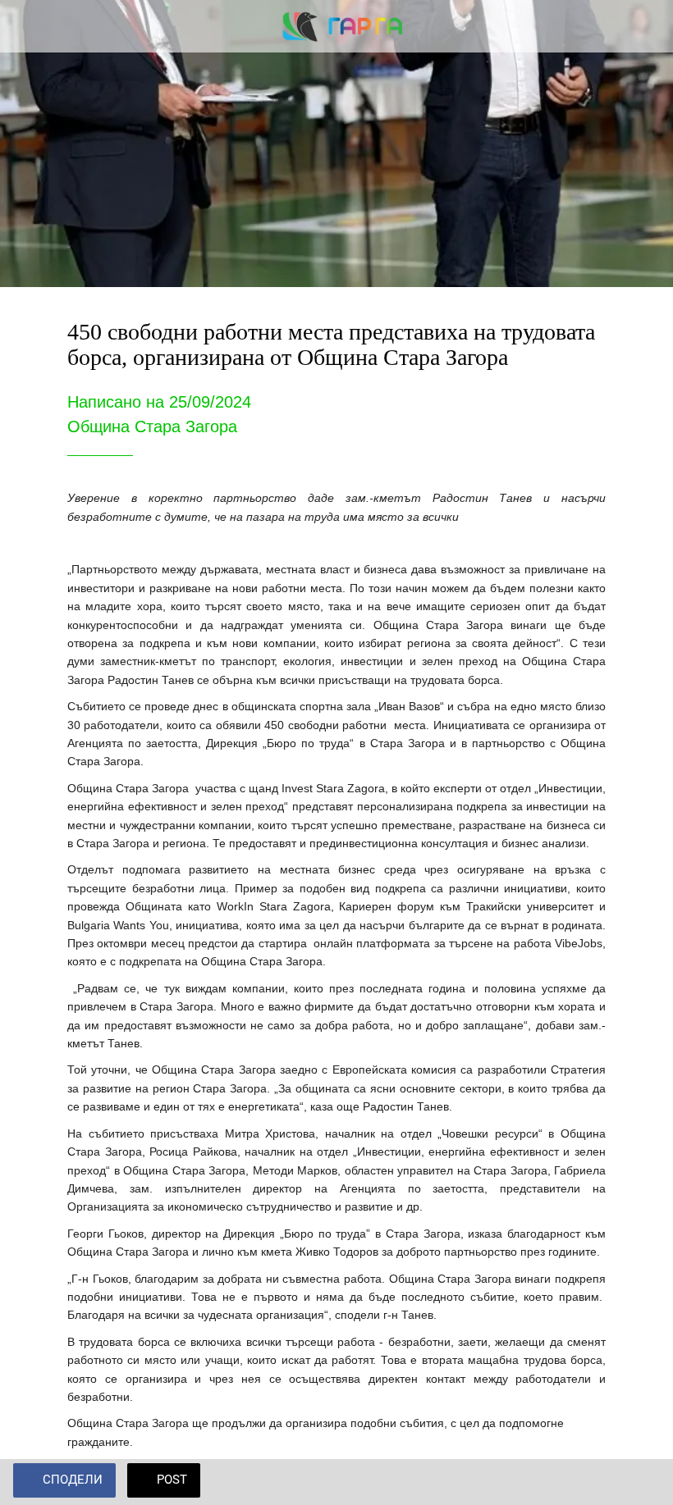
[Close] (26, 26)
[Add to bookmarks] (640, 1482)
